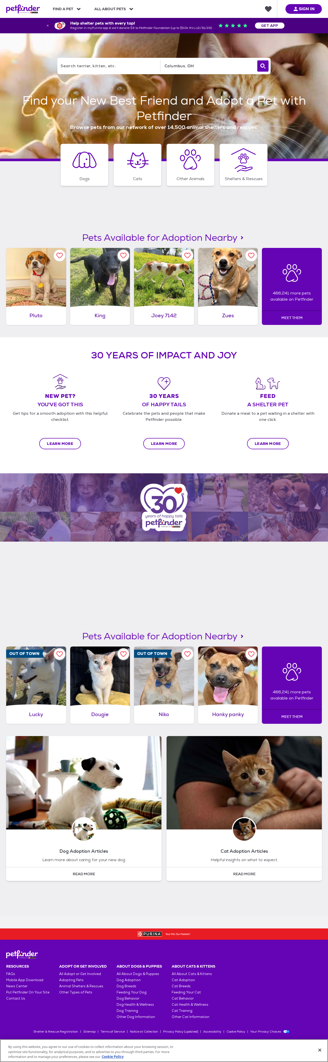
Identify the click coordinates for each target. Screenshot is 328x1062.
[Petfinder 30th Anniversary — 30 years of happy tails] (164, 507)
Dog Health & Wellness (135, 1004)
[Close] (319, 1050)
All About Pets (110, 9)
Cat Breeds (181, 986)
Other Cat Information (190, 1017)
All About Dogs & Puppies (138, 974)
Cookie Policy (236, 1032)
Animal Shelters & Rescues (81, 986)
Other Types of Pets (75, 992)
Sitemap (89, 1032)
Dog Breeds (126, 986)
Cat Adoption (183, 980)
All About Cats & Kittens (192, 974)
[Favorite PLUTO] (59, 255)
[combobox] (208, 66)
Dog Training (127, 1011)
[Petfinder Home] (23, 9)
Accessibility (212, 1032)
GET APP (269, 25)
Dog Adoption (129, 980)
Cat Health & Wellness (190, 1004)
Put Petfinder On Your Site (27, 992)
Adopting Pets (71, 980)
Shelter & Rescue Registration (55, 1032)
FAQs (10, 974)
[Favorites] (268, 9)
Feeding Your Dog (132, 992)
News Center (16, 986)
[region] (164, 1050)
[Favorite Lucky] (59, 654)
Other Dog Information (136, 1017)
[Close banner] (48, 25)
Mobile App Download (24, 980)
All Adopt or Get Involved (80, 974)
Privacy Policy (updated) (180, 1032)
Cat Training (182, 1011)
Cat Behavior (183, 998)
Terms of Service (113, 1032)
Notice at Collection (144, 1032)
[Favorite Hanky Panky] (251, 654)
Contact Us (15, 998)
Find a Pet (63, 9)
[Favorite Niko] (187, 654)
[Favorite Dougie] (123, 654)
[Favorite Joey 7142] (187, 255)
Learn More (60, 443)
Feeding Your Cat (186, 992)
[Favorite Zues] (251, 255)
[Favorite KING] (123, 255)
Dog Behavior (128, 998)
